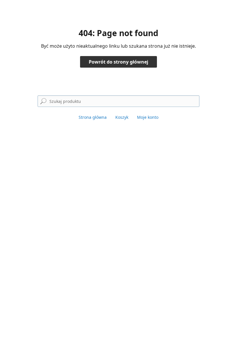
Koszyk (121, 117)
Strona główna (93, 117)
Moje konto (147, 117)
